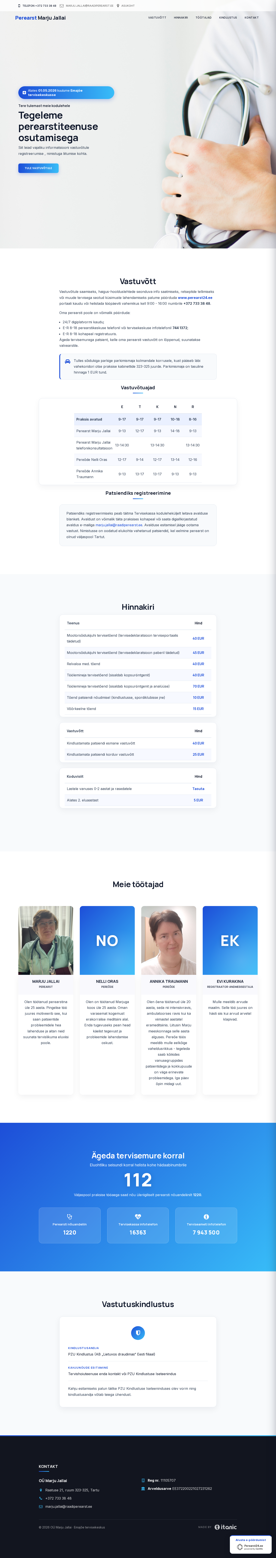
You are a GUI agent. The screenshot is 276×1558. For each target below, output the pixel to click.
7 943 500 (206, 1232)
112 (138, 1179)
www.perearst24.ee (195, 297)
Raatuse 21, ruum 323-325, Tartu (72, 1490)
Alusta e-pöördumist (251, 1540)
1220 (69, 1232)
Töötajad (204, 17)
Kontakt (252, 17)
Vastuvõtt (157, 17)
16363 (138, 1232)
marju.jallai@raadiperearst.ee (89, 5)
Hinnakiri (181, 17)
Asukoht (128, 5)
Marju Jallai (40, 17)
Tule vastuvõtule (38, 168)
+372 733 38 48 (58, 1498)
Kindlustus (228, 17)
